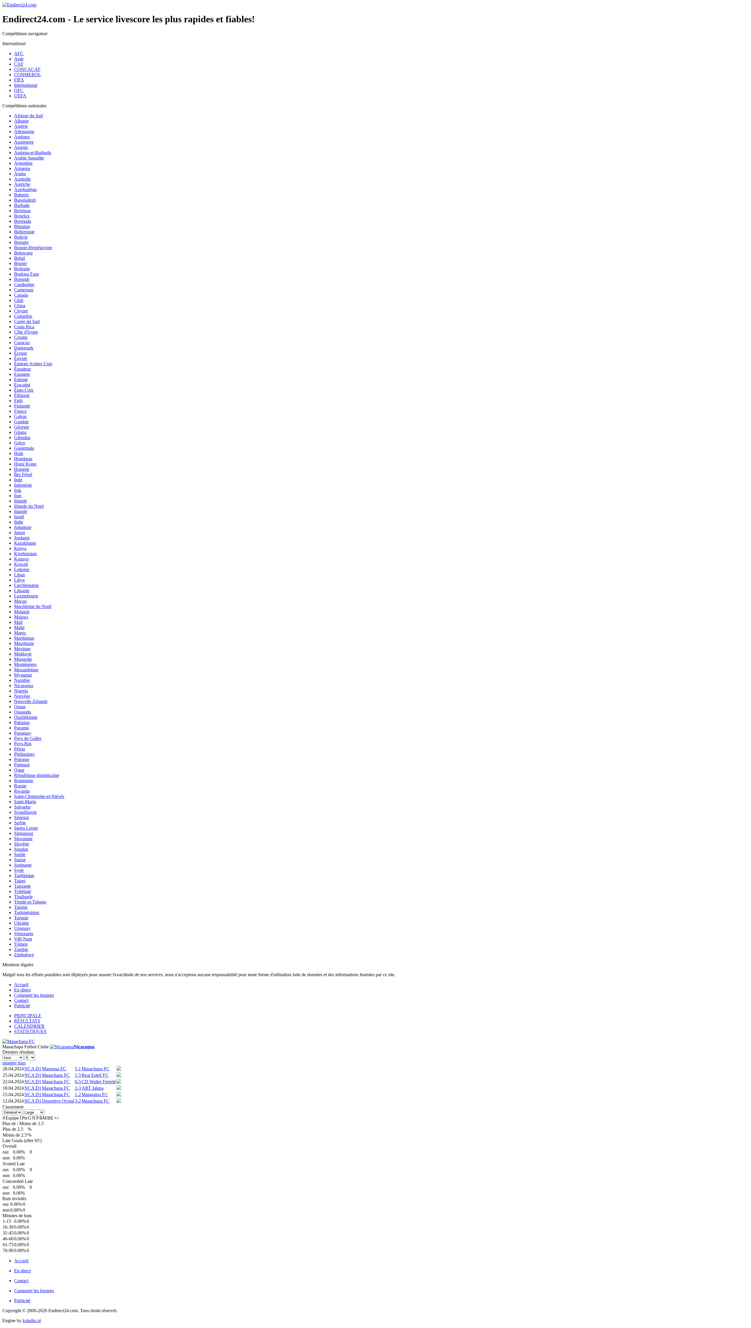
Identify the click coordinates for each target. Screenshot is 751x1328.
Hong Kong (25, 463)
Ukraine (21, 923)
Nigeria (21, 690)
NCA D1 (32, 1068)
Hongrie (21, 469)
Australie (22, 178)
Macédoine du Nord (32, 606)
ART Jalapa (93, 1088)
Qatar (19, 769)
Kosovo (21, 558)
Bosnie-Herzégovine (33, 247)
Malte (19, 627)
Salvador (22, 806)
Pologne (21, 759)
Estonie (21, 379)
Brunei (20, 263)
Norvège (22, 696)
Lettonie (21, 569)
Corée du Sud (27, 321)
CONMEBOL (27, 74)
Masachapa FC (95, 1068)
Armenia (22, 168)
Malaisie (22, 611)
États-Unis (23, 390)
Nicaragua (23, 685)
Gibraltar (22, 437)
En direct (22, 989)
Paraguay (22, 733)
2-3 (78, 1088)
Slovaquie (23, 838)
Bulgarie (22, 268)
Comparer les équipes (34, 995)
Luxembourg (26, 595)
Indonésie (23, 485)
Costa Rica (24, 326)
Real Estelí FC (95, 1075)
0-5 (78, 1081)
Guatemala (24, 448)
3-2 (78, 1100)
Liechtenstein (26, 585)
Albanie (21, 120)
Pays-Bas (22, 743)
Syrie (19, 870)
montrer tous (14, 1062)
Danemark (23, 347)
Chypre (21, 310)
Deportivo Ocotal (58, 1100)
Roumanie (23, 780)
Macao (20, 601)
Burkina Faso (26, 273)
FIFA (19, 79)
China (19, 305)
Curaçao (22, 342)
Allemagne (24, 131)
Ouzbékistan (25, 717)
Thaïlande (23, 896)
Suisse (20, 859)
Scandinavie (25, 812)
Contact (21, 1000)
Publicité (22, 1005)
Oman (20, 706)
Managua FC (54, 1068)
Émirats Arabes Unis (33, 363)
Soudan (21, 849)
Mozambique (26, 669)
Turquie (21, 917)
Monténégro (25, 664)
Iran (17, 495)
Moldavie (23, 653)
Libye (19, 580)
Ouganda (22, 711)
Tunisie (21, 907)
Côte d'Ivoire (26, 332)
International (25, 85)
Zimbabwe (24, 954)
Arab (18, 58)
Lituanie (21, 590)
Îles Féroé (23, 474)
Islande (20, 511)
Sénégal (21, 817)
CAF (18, 64)
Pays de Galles (27, 738)
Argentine (23, 163)
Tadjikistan (24, 875)
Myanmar (23, 675)
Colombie (23, 316)
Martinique (24, 638)
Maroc (20, 632)
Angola (21, 147)
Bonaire (21, 242)
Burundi (21, 279)
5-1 (78, 1068)
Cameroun (23, 289)
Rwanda (22, 791)
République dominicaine (36, 775)
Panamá (21, 727)
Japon (19, 532)
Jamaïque (22, 527)
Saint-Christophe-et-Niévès (39, 796)
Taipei (20, 880)
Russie (20, 785)
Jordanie (22, 537)
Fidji (18, 400)
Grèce (19, 442)
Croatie (21, 337)
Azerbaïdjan (25, 189)
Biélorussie (24, 231)
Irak (17, 490)
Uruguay (22, 928)
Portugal (22, 764)
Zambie (21, 949)
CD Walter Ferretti (99, 1081)
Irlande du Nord (29, 506)
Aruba (20, 173)
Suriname (23, 864)
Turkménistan (26, 912)
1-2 (78, 1094)
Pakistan (22, 722)
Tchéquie (22, 891)
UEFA (20, 95)
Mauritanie (24, 643)
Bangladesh (25, 200)
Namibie (22, 680)
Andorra (22, 136)
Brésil (19, 258)
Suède (20, 854)
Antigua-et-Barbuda (32, 152)
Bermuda (22, 221)
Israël (19, 516)
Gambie (21, 421)
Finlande (22, 405)
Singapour (23, 833)
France (20, 411)
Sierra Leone (26, 828)
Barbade (22, 205)
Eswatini (22, 384)
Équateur (22, 368)
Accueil (21, 984)
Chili (18, 300)
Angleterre (24, 142)
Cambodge (24, 284)
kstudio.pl (32, 1320)
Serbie (20, 822)
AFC (18, 53)
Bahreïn (21, 194)
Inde (18, 479)
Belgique (22, 210)
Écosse (20, 353)
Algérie (21, 126)
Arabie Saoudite (29, 157)
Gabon (20, 416)
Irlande (20, 500)
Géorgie (21, 426)
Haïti (18, 453)
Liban (19, 574)
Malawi (21, 616)
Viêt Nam (23, 938)
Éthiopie (22, 395)
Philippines (24, 754)
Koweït (21, 564)
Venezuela (23, 933)
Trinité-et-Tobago (30, 901)
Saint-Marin (25, 801)
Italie (18, 521)
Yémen (21, 944)
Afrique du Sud (28, 115)
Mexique (22, 648)
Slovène (21, 843)
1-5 (78, 1075)
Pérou (19, 748)
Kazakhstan (25, 543)
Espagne (22, 374)
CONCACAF (27, 69)
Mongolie (23, 659)
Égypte (20, 358)
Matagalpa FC (95, 1094)
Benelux (22, 215)
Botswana (23, 252)
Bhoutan (22, 226)
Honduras (23, 458)
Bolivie (21, 237)
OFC (18, 90)
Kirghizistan (25, 553)
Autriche (22, 184)
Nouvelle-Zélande (31, 701)
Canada (21, 295)
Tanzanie (22, 886)
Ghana (20, 432)
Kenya (20, 548)
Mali (18, 622)
